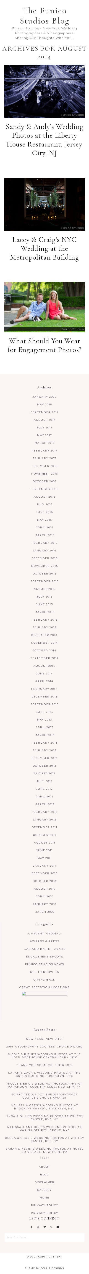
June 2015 (44, 604)
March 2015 (45, 612)
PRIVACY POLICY (44, 1205)
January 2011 (44, 865)
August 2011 (44, 842)
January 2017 (44, 458)
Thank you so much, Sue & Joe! (44, 1065)
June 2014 (44, 673)
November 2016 (44, 473)
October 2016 (44, 481)
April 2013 (44, 727)
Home (44, 1197)
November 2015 (44, 565)
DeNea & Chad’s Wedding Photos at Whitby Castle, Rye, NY (44, 1139)
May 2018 (44, 404)
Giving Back (44, 979)
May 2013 (44, 719)
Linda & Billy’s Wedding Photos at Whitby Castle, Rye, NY (44, 1118)
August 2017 (44, 419)
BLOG (44, 1174)
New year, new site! (44, 1038)
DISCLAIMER (45, 1182)
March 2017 (45, 442)
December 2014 (44, 635)
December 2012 (44, 758)
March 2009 (44, 911)
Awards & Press (44, 941)
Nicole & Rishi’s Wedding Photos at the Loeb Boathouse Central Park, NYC (44, 1056)
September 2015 (45, 581)
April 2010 (44, 896)
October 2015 (44, 573)
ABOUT (44, 1166)
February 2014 (44, 688)
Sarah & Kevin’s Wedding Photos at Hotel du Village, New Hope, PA (45, 1150)
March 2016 (45, 535)
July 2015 (44, 596)
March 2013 (45, 735)
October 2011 (44, 835)
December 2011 (44, 827)
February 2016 (44, 542)
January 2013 (44, 750)
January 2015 (44, 627)
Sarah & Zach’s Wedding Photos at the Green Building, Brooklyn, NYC (44, 1074)
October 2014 (45, 650)
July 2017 (44, 427)
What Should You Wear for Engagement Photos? (44, 345)
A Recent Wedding (44, 933)
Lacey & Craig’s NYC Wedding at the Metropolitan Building (44, 248)
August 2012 (44, 773)
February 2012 (44, 811)
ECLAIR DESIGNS (52, 1268)
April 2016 (44, 527)
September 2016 (45, 489)
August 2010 (44, 888)
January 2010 (44, 904)
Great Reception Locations (44, 987)
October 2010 (44, 881)
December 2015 (44, 558)
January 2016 (44, 550)
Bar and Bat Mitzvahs (44, 948)
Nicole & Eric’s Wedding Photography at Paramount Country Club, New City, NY (44, 1085)
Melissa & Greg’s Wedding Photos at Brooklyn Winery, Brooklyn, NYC (44, 1107)
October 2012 (44, 765)
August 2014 (45, 665)
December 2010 (44, 873)
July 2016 (44, 504)
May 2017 (44, 435)
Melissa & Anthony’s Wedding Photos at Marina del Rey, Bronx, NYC (44, 1128)
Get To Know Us (44, 972)
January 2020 (45, 396)
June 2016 (44, 512)
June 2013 (44, 712)
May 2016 (44, 519)
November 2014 (44, 642)
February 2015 (44, 619)
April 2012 (44, 796)
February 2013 (44, 742)
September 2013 (45, 704)
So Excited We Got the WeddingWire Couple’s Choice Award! (44, 1096)
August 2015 (44, 589)
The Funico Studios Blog (44, 16)
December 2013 (44, 696)
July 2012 (44, 781)
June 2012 (44, 788)
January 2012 (44, 819)
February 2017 (44, 450)
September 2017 (45, 412)
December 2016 (44, 466)
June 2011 (45, 850)
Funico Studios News (44, 964)
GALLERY (44, 1189)
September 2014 (44, 658)
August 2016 (44, 496)
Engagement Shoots (44, 956)
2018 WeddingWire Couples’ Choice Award (44, 1046)
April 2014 (44, 681)
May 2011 (44, 858)
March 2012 (45, 804)
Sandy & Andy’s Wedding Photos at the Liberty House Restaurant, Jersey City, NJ (45, 139)
